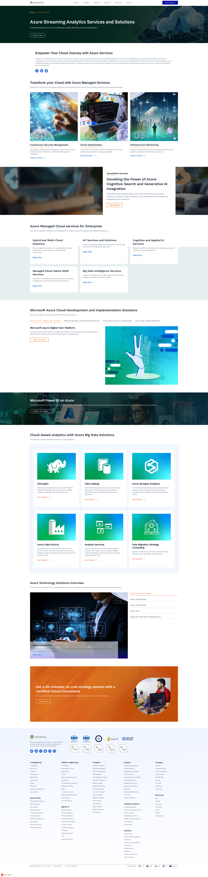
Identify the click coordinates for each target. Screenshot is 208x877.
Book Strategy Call (170, 2)
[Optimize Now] (37, 37)
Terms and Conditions (71, 866)
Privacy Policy (58, 866)
